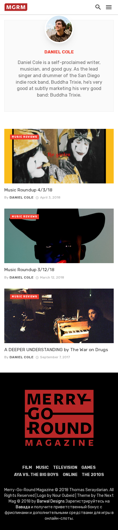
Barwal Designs (51, 501)
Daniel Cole (59, 52)
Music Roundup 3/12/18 (29, 269)
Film (27, 467)
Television (65, 467)
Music (42, 467)
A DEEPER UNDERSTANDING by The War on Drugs (56, 349)
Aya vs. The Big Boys (36, 474)
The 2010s (93, 474)
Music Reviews (24, 136)
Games (88, 467)
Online (70, 474)
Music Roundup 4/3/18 (28, 190)
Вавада (23, 507)
